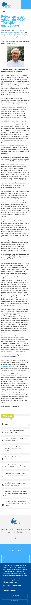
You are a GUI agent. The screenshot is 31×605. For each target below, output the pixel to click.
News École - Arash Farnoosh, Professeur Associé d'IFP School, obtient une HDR (16, 466)
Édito (6, 424)
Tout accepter (15, 596)
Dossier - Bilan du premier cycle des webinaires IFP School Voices (14, 431)
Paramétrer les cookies (9, 590)
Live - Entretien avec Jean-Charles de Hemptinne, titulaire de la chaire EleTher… (15, 448)
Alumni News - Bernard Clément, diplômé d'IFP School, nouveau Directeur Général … (16, 493)
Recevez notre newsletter (12, 558)
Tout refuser (14, 601)
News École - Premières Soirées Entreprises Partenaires (13, 458)
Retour (3, 11)
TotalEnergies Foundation (8, 366)
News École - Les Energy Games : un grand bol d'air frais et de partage (16, 484)
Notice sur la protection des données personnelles (12, 586)
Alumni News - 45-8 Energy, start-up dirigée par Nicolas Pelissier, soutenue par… (16, 503)
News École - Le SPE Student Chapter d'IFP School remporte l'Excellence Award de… (16, 475)
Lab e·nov (15, 265)
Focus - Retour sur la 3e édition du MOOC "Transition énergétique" (16, 439)
